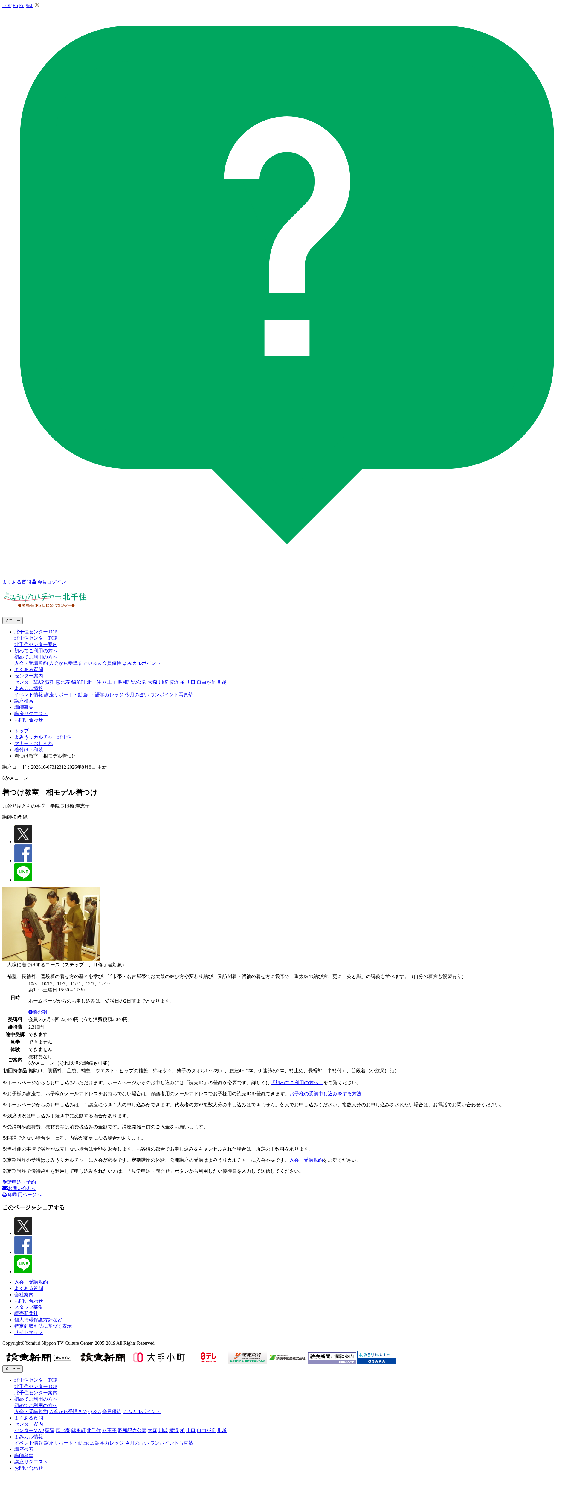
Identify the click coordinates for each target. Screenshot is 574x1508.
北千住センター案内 (35, 644)
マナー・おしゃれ (33, 743)
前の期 (40, 1012)
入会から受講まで (68, 663)
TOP (6, 5)
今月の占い (137, 694)
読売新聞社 (26, 1313)
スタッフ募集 (28, 1307)
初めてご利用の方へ (35, 656)
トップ (21, 730)
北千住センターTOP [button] (35, 631)
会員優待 (111, 663)
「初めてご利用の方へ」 (297, 1082)
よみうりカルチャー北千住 (43, 737)
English (26, 5)
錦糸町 (78, 682)
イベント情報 (28, 694)
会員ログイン (51, 581)
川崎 (163, 682)
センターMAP (29, 682)
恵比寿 (63, 682)
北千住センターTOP (35, 638)
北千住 (94, 682)
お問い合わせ (28, 719)
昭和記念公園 (132, 682)
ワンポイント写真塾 (171, 694)
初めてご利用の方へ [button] (35, 650)
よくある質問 (28, 669)
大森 (152, 682)
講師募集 (23, 707)
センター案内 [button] (28, 675)
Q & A (94, 663)
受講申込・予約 (19, 1182)
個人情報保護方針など (38, 1319)
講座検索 (23, 700)
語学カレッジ (109, 694)
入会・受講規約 (31, 663)
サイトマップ (28, 1332)
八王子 (109, 682)
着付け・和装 (28, 749)
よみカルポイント (142, 663)
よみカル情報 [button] (28, 688)
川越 (222, 682)
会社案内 (23, 1294)
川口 (191, 682)
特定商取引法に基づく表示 (43, 1326)
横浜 (174, 682)
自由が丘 (206, 682)
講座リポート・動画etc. (69, 694)
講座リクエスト (31, 713)
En (15, 5)
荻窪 (49, 682)
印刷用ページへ (24, 1194)
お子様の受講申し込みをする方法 (325, 1093)
